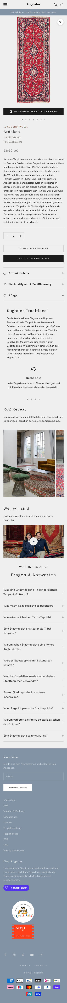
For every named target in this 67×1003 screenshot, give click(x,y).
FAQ (5, 845)
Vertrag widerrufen (13, 850)
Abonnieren (17, 787)
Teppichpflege (10, 833)
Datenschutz (10, 817)
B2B (5, 839)
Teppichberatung (12, 828)
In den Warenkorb (33, 248)
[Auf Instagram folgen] (14, 955)
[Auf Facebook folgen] (5, 955)
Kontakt (7, 822)
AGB (5, 805)
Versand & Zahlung (13, 811)
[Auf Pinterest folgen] (23, 955)
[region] (33, 379)
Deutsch (39, 965)
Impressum (9, 800)
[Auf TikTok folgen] (41, 955)
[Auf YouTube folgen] (32, 955)
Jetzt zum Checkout (33, 258)
